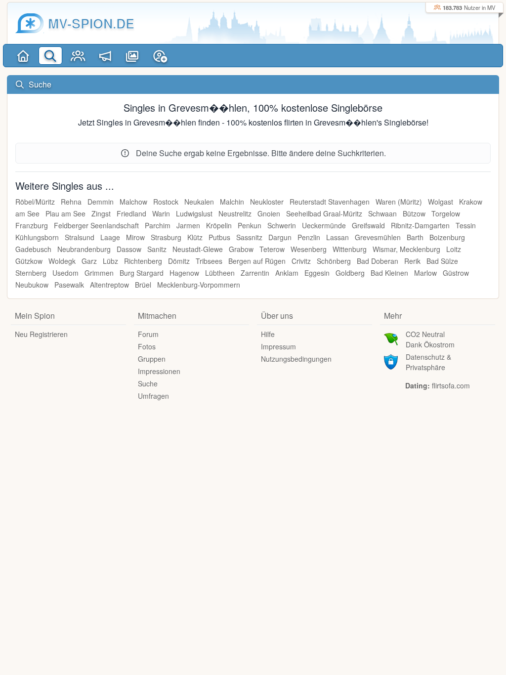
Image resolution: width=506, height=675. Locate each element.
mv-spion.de (91, 23)
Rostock (165, 202)
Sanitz (157, 249)
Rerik (412, 261)
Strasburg (166, 237)
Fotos (147, 346)
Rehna (71, 202)
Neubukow (31, 285)
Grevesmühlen (378, 237)
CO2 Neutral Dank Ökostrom (430, 339)
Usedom (65, 273)
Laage (110, 237)
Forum (148, 334)
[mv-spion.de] (29, 23)
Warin (161, 213)
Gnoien (268, 213)
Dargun (280, 237)
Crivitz (301, 261)
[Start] (23, 55)
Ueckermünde (324, 225)
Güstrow (456, 273)
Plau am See (65, 213)
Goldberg (350, 273)
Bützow (414, 213)
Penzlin (308, 237)
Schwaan (382, 213)
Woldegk (62, 261)
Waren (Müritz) (399, 202)
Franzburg (31, 225)
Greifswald (368, 225)
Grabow (241, 249)
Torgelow (445, 213)
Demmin (100, 202)
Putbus (219, 237)
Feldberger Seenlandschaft (96, 225)
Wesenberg (309, 249)
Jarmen (188, 225)
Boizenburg (447, 237)
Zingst (101, 213)
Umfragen (153, 396)
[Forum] (105, 55)
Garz (89, 261)
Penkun (249, 225)
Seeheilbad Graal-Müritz (324, 213)
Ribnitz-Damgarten (420, 225)
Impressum (278, 346)
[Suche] (50, 55)
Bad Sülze (442, 261)
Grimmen (99, 273)
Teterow (272, 249)
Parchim (157, 225)
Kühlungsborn (37, 237)
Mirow (135, 237)
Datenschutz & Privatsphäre (428, 362)
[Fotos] (132, 55)
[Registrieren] (159, 55)
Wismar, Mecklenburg (406, 249)
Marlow (425, 273)
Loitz (453, 249)
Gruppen (152, 359)
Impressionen (159, 371)
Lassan (337, 237)
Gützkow (28, 261)
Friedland (131, 213)
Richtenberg (143, 261)
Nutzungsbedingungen (296, 359)
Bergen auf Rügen (257, 261)
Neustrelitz (235, 213)
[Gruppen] (77, 55)
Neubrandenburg (84, 249)
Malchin (232, 202)
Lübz (110, 261)
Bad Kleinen (389, 273)
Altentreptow (109, 285)
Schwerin (281, 225)
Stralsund (79, 237)
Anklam (286, 273)
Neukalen (199, 202)
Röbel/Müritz (35, 202)
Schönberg (334, 261)
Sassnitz (249, 237)
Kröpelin (219, 225)
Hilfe (268, 334)
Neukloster (267, 202)
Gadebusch (33, 249)
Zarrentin (255, 273)
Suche (148, 383)
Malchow (133, 202)
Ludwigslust (194, 213)
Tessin (466, 225)
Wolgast (440, 202)
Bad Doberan (377, 261)
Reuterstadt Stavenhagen (330, 202)
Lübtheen (220, 273)
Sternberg (30, 273)
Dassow (129, 249)
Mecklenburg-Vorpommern (198, 285)
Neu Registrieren (41, 334)
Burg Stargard (142, 273)
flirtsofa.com (451, 385)
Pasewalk (69, 285)
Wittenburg (350, 249)
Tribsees (209, 261)
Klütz (195, 237)
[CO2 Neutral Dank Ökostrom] (391, 338)
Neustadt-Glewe (197, 249)
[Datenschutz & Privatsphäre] (391, 361)
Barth (415, 237)
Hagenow (184, 273)
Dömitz (179, 261)
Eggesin (317, 273)
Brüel (143, 285)
